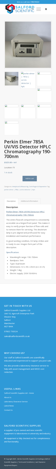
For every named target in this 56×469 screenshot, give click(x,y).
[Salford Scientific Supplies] (23, 9)
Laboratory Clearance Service (16, 401)
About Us (7, 397)
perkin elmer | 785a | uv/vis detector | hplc (19, 190)
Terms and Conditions (26, 462)
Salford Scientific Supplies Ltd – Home (19, 393)
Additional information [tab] (29, 201)
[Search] (31, 9)
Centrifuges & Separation (38, 186)
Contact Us (8, 410)
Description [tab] (11, 201)
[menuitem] (31, 9)
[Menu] (37, 9)
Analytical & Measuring (20, 186)
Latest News (9, 406)
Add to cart (30, 178)
